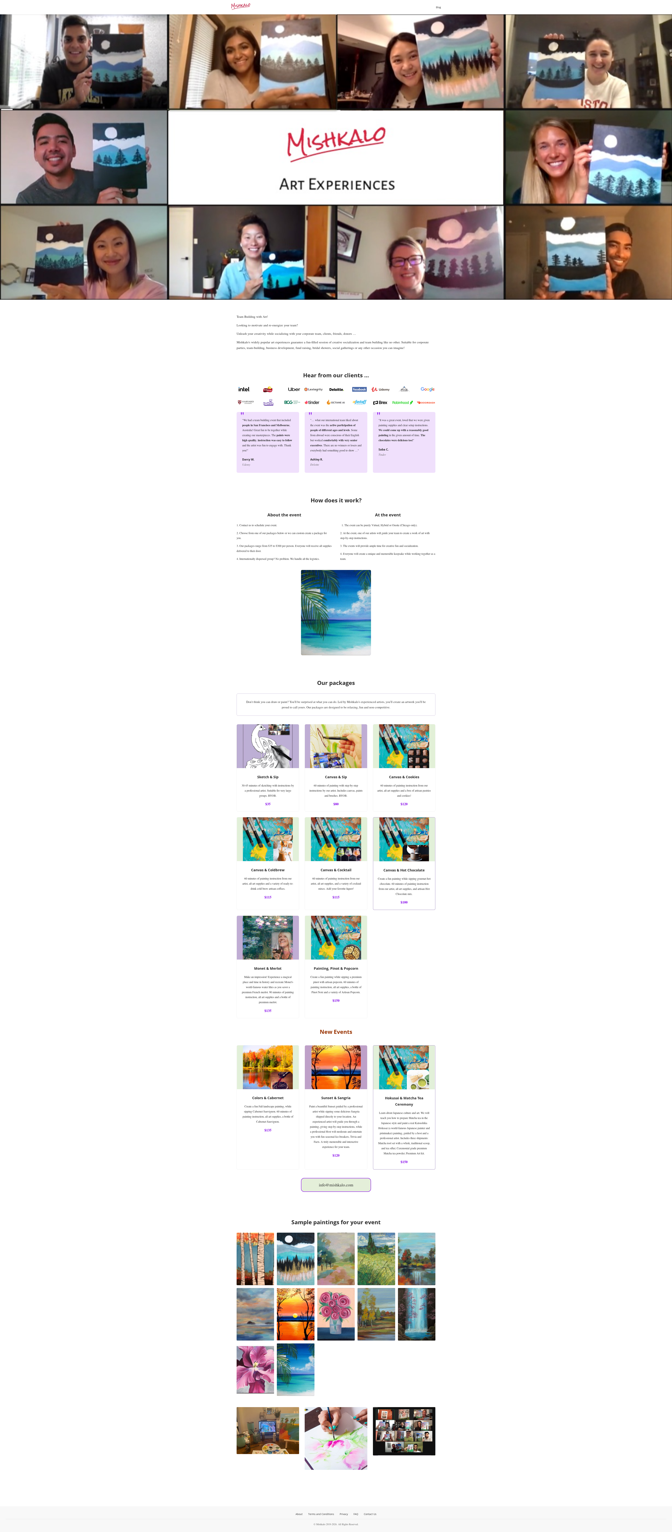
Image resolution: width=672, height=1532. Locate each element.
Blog (438, 7)
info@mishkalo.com (336, 1185)
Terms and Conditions (321, 1514)
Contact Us (370, 1514)
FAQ (356, 1514)
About (299, 1514)
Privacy (344, 1514)
